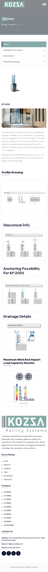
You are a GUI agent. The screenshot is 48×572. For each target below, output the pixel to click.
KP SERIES (7, 503)
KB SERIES (7, 514)
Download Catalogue (11, 62)
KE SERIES (7, 492)
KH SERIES (7, 507)
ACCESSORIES (9, 525)
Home (6, 461)
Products (12, 25)
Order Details (8, 56)
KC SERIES (7, 518)
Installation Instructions (13, 50)
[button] (21, 124)
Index (5, 25)
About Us (7, 465)
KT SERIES (7, 499)
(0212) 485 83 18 (13, 548)
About (6, 44)
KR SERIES (7, 522)
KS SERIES (7, 511)
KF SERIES (7, 496)
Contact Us (8, 480)
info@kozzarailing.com (15, 544)
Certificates (8, 476)
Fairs (5, 472)
